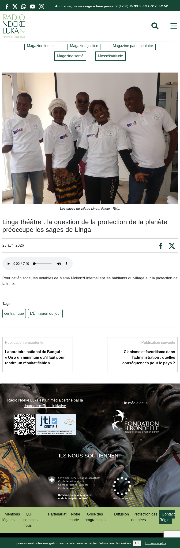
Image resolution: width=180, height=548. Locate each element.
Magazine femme (41, 46)
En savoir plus (155, 543)
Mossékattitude (110, 56)
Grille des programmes (95, 517)
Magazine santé (70, 56)
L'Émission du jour (45, 313)
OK (137, 543)
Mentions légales (11, 517)
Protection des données (144, 517)
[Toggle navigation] (173, 26)
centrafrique (14, 313)
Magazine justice (84, 46)
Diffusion (121, 514)
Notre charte (74, 517)
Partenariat (57, 514)
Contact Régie (167, 517)
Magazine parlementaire (133, 46)
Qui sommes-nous (31, 519)
